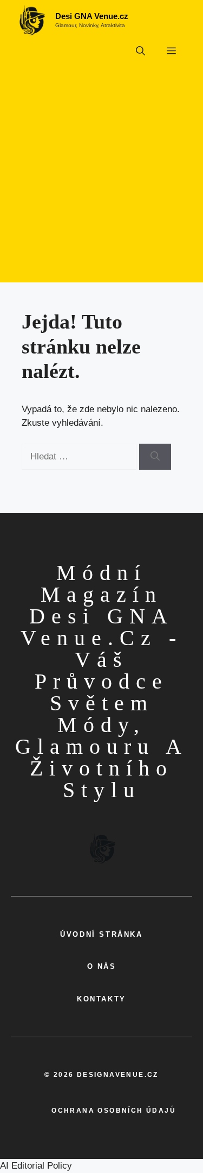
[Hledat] (155, 457)
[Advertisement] (101, 180)
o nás (101, 966)
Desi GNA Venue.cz (91, 16)
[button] (140, 51)
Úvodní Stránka (101, 934)
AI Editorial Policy (36, 1166)
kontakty (101, 999)
